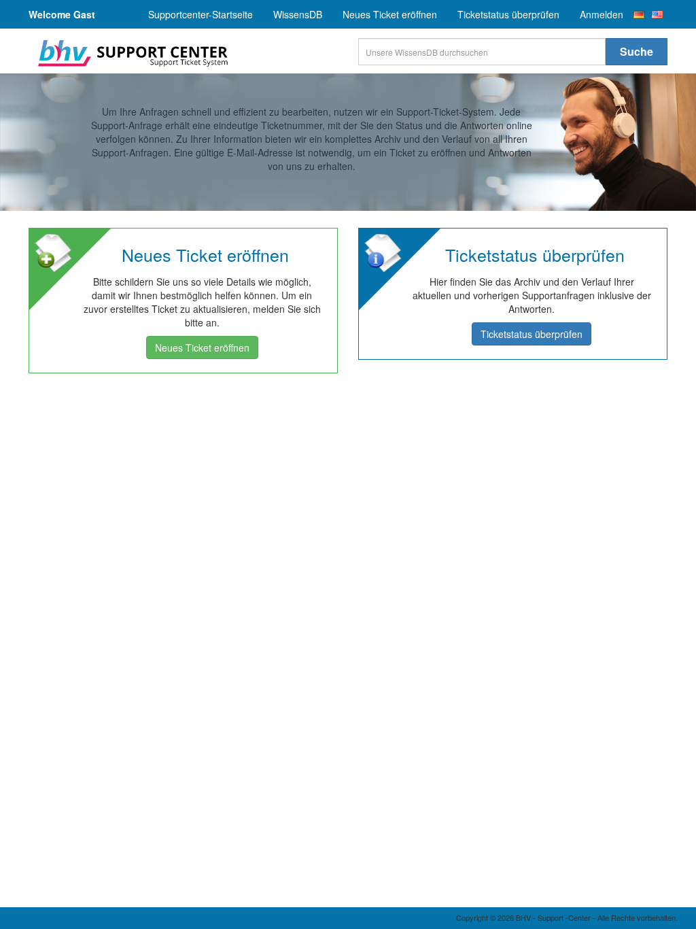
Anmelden (601, 14)
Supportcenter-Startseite (200, 14)
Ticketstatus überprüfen (508, 14)
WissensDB (297, 14)
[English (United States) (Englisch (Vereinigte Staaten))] (657, 14)
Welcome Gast (62, 14)
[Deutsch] (638, 14)
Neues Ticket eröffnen (390, 14)
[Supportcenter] (130, 53)
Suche (636, 51)
